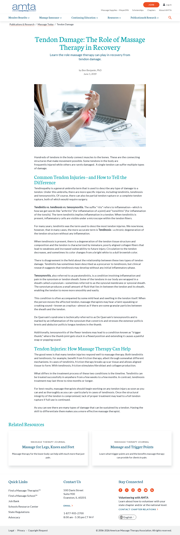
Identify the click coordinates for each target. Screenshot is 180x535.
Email (67, 505)
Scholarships (138, 10)
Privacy (21, 530)
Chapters (151, 10)
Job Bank (13, 501)
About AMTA (165, 10)
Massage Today (46, 24)
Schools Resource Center (23, 506)
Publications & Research (22, 24)
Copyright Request (38, 530)
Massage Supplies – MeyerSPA (115, 10)
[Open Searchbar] (170, 17)
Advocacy (14, 517)
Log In (169, 5)
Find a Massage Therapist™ (24, 490)
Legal (11, 530)
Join (151, 4)
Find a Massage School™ (22, 495)
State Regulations (19, 511)
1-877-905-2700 (74, 513)
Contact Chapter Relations (137, 509)
